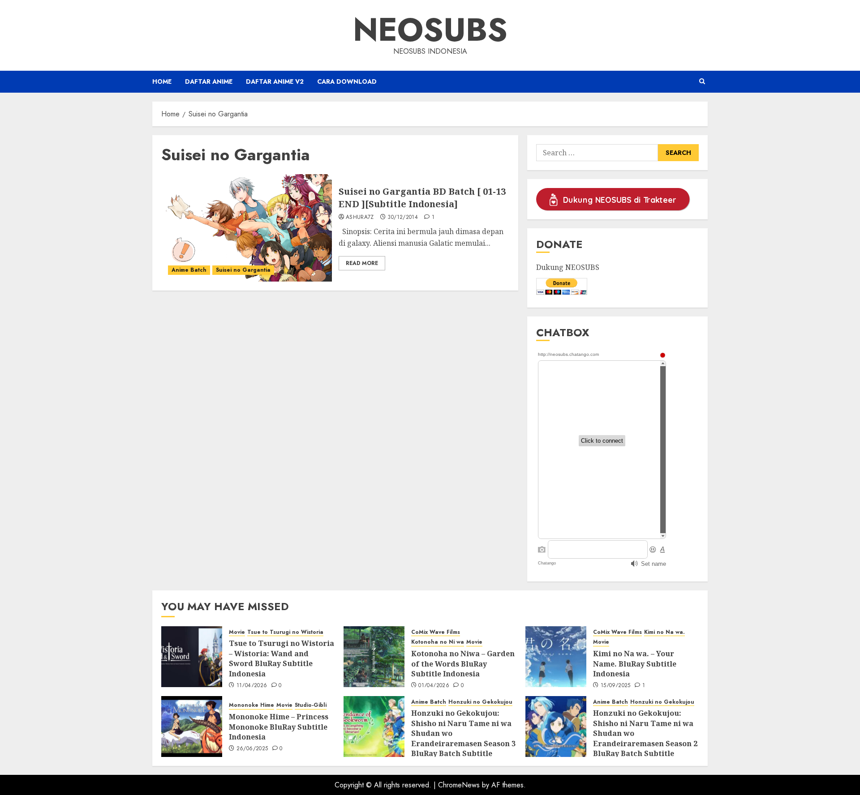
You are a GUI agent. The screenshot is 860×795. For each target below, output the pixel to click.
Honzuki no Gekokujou (480, 702)
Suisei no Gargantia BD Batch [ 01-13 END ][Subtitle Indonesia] (422, 197)
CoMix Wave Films (435, 632)
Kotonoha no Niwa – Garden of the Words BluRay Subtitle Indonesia (463, 664)
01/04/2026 (433, 685)
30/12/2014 (402, 217)
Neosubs (430, 29)
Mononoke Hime (251, 705)
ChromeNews (459, 785)
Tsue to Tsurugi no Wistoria (285, 632)
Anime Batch (189, 270)
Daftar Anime (208, 81)
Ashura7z (360, 217)
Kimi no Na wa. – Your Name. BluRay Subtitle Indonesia (634, 664)
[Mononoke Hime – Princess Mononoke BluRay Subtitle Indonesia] (191, 726)
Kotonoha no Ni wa (437, 642)
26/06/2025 (252, 748)
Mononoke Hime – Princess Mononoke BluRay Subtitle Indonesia (278, 727)
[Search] (702, 81)
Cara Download (347, 81)
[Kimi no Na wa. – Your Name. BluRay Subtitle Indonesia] (555, 656)
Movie (237, 632)
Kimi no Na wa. (664, 632)
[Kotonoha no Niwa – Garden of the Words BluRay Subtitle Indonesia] (374, 656)
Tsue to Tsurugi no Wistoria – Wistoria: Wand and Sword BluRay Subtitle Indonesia (281, 658)
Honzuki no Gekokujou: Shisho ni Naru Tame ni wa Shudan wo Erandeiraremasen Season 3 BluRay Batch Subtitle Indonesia (463, 738)
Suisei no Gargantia (243, 270)
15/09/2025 (616, 685)
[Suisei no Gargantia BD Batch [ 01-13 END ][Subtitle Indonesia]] (246, 228)
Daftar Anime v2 (275, 81)
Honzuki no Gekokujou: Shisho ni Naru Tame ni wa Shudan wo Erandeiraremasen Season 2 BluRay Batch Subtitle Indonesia (645, 738)
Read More (362, 263)
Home (162, 81)
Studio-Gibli (311, 705)
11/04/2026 (251, 685)
